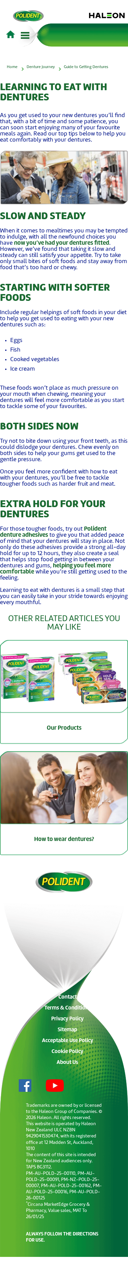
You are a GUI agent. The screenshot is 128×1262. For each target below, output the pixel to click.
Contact (67, 997)
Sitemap (67, 1030)
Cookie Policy (67, 1051)
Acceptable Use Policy (67, 1040)
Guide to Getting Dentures (86, 67)
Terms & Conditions (67, 1008)
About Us (67, 1062)
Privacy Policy (67, 1019)
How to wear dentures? (64, 839)
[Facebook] (20, 1086)
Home (12, 67)
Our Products (64, 728)
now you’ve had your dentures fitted (61, 243)
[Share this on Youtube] (49, 1086)
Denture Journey (41, 67)
